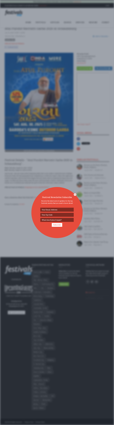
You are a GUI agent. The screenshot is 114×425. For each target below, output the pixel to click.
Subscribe (57, 225)
